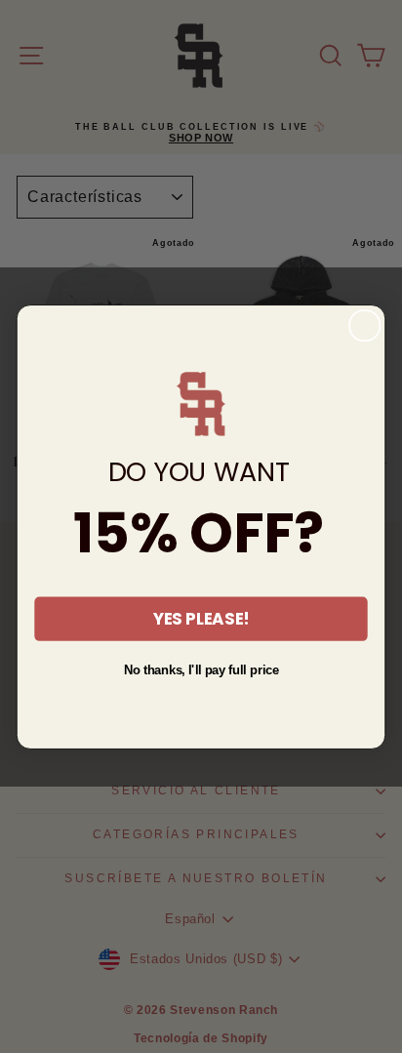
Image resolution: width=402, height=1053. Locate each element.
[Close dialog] (364, 324)
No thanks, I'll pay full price (201, 669)
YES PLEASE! (201, 618)
